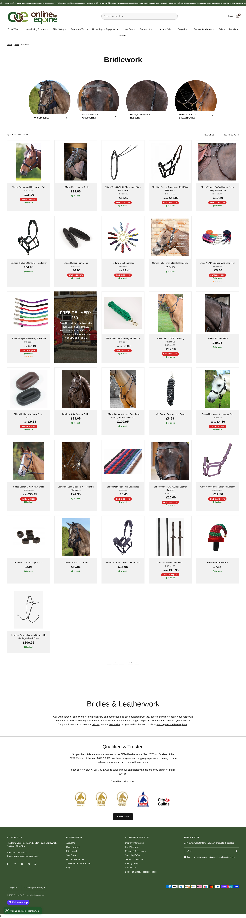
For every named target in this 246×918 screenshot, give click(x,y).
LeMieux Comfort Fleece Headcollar (123, 562)
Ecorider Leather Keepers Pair (29, 562)
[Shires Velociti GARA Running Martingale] (170, 313)
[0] (237, 16)
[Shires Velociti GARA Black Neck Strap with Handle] (123, 161)
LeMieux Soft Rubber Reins (170, 562)
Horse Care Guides (75, 859)
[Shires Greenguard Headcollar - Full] (28, 161)
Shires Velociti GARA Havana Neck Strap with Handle (217, 189)
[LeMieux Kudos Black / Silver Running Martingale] (76, 461)
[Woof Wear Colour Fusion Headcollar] (217, 461)
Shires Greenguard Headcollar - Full (28, 187)
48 (131, 662)
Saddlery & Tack (78, 29)
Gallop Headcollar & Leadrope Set (217, 414)
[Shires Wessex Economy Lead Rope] (123, 313)
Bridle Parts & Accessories (90, 116)
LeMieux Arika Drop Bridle (76, 562)
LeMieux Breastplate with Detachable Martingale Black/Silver (28, 637)
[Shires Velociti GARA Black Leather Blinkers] (170, 461)
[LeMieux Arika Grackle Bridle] (76, 389)
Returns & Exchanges (135, 851)
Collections (123, 35)
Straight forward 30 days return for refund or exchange (160, 3)
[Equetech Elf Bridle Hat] (217, 537)
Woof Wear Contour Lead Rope (170, 414)
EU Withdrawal (132, 847)
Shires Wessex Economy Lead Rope (123, 338)
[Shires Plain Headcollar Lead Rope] (123, 461)
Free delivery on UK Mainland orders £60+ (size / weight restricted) (97, 3)
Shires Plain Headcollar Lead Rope (123, 486)
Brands (232, 29)
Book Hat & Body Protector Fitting (140, 872)
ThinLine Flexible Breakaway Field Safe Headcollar (170, 189)
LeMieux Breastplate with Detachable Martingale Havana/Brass (123, 416)
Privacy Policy (132, 863)
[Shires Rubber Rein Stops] (76, 237)
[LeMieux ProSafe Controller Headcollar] (28, 237)
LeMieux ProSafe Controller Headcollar (29, 263)
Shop (17, 44)
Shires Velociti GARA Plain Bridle (28, 486)
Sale (221, 29)
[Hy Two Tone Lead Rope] (123, 237)
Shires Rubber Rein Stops (76, 263)
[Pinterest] (31, 864)
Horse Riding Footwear (35, 29)
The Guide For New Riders (78, 863)
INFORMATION (74, 837)
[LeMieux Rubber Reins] (217, 313)
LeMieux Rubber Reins (217, 338)
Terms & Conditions (134, 859)
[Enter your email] (236, 850)
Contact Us (130, 867)
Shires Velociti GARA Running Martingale (170, 340)
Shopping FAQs (132, 855)
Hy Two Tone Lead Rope (123, 263)
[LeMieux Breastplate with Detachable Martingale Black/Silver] (28, 609)
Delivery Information (134, 843)
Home (9, 44)
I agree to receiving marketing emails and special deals (211, 857)
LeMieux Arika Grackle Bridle (75, 414)
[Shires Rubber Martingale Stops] (28, 389)
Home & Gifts (165, 29)
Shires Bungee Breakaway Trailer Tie (28, 338)
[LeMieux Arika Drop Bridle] (76, 537)
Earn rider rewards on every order (209, 3)
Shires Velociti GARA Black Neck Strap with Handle (123, 189)
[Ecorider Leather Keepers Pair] (28, 537)
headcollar (114, 724)
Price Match (71, 851)
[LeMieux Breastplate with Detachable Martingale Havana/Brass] (123, 389)
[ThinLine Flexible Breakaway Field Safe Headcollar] (170, 161)
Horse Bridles (41, 118)
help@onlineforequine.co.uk (26, 856)
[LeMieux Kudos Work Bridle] (76, 161)
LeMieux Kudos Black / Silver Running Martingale (76, 488)
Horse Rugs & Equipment (104, 29)
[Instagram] (17, 864)
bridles (95, 724)
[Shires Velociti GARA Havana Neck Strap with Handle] (217, 161)
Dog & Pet (182, 29)
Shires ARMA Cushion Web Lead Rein (217, 263)
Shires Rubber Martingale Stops (28, 414)
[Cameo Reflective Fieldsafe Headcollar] (170, 237)
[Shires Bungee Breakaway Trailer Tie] (28, 313)
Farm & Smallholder (203, 29)
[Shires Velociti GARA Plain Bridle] (28, 461)
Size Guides (72, 855)
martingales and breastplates (172, 724)
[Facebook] (10, 864)
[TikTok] (37, 864)
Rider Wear (13, 29)
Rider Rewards (73, 847)
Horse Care (127, 29)
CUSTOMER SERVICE (137, 837)
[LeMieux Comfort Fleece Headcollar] (123, 537)
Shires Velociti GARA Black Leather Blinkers (170, 488)
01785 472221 (20, 852)
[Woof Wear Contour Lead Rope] (170, 389)
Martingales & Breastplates (187, 116)
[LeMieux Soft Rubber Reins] (170, 537)
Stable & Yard (146, 29)
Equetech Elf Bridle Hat (217, 562)
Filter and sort (19, 135)
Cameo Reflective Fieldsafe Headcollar (170, 263)
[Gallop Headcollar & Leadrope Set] (217, 389)
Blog (68, 867)
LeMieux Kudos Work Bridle (76, 187)
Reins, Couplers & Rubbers (140, 116)
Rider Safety (58, 29)
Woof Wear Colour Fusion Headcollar (217, 486)
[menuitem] (14, 29)
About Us (70, 843)
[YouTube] (24, 864)
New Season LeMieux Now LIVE (43, 3)
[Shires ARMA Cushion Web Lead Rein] (217, 237)
